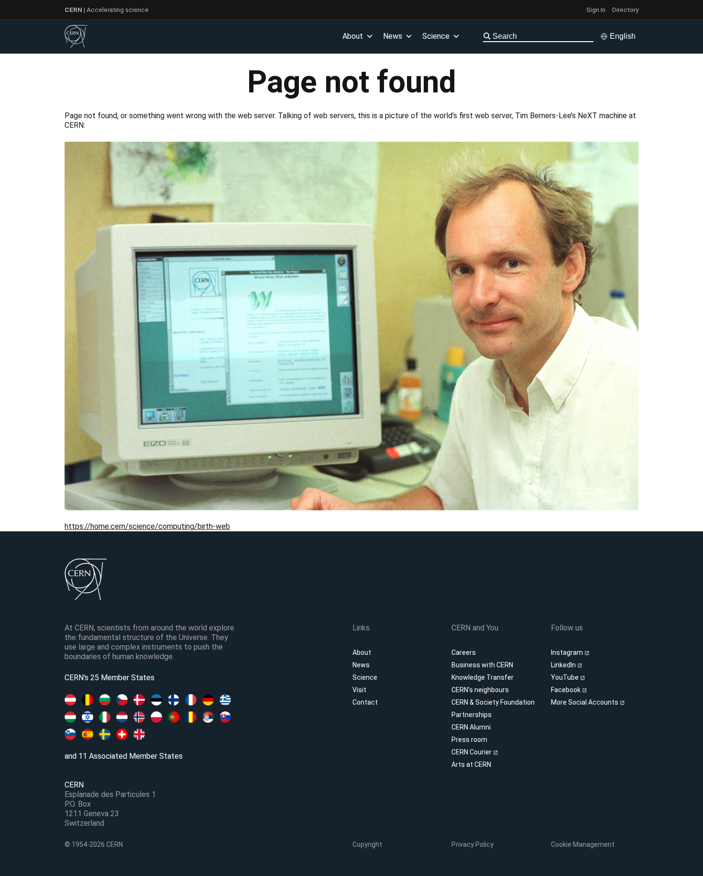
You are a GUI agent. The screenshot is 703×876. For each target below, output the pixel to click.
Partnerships (471, 715)
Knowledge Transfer (482, 677)
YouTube (565, 677)
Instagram (567, 652)
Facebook (566, 690)
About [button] (352, 36)
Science (436, 36)
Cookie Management (583, 844)
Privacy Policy (472, 844)
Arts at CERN (471, 764)
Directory (625, 9)
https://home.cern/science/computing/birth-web (147, 526)
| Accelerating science (107, 9)
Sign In (595, 9)
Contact (365, 702)
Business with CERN (482, 665)
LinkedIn (564, 665)
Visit (359, 690)
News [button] (392, 36)
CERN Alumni (471, 727)
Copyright (367, 844)
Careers (463, 652)
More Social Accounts (585, 702)
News (361, 665)
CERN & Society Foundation (493, 702)
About (361, 652)
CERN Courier (472, 752)
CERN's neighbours (480, 690)
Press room (469, 739)
